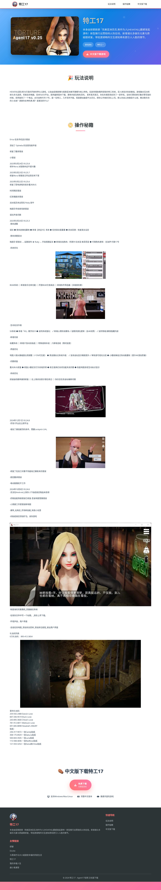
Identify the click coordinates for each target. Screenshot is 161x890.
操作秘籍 (126, 4)
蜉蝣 (12, 846)
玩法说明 (111, 4)
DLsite (12, 851)
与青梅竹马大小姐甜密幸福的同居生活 (26, 855)
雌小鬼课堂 (14, 867)
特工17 (13, 859)
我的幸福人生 (15, 863)
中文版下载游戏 (98, 54)
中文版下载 (142, 4)
